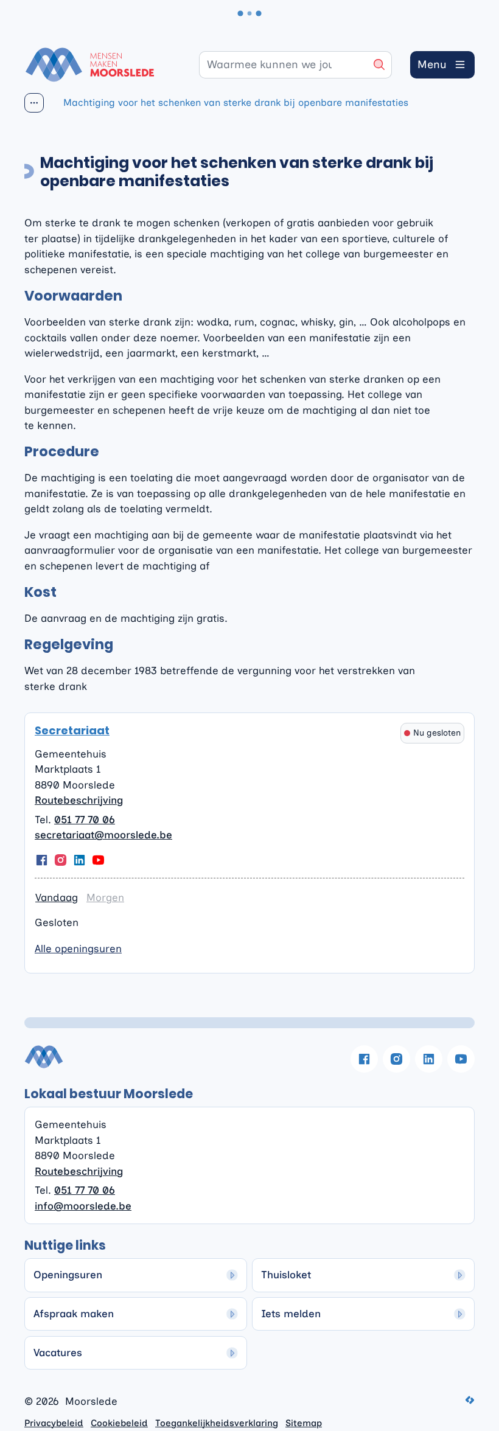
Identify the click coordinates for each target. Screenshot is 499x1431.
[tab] (57, 898)
